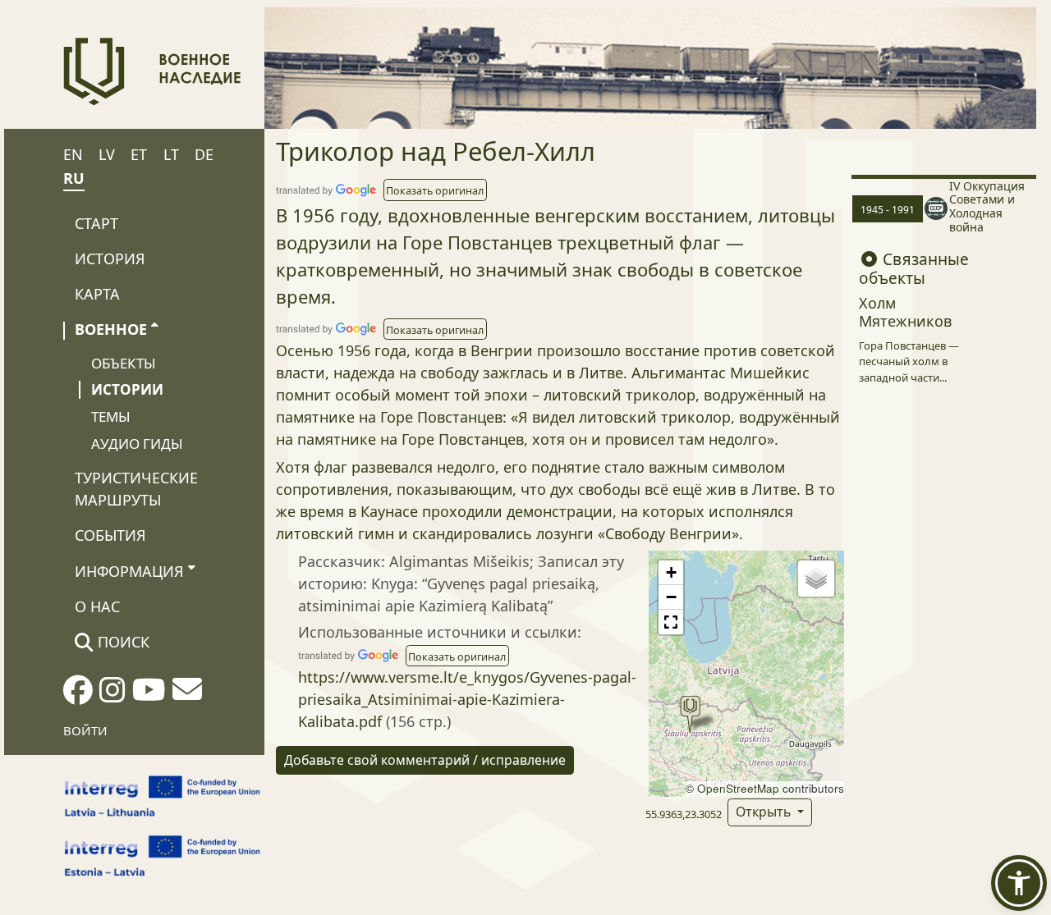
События (110, 535)
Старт (96, 223)
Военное (111, 329)
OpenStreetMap (738, 788)
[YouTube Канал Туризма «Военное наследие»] (149, 695)
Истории (127, 389)
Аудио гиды (137, 443)
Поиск (121, 642)
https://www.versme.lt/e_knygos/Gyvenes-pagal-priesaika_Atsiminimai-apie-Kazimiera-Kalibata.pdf (467, 699)
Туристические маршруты (136, 489)
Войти (85, 730)
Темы (111, 416)
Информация (129, 571)
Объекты (123, 363)
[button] (435, 189)
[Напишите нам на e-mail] (187, 694)
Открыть (765, 812)
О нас (97, 606)
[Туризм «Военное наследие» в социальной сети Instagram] (112, 695)
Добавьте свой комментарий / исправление (425, 760)
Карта (97, 294)
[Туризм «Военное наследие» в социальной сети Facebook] (78, 695)
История (110, 258)
